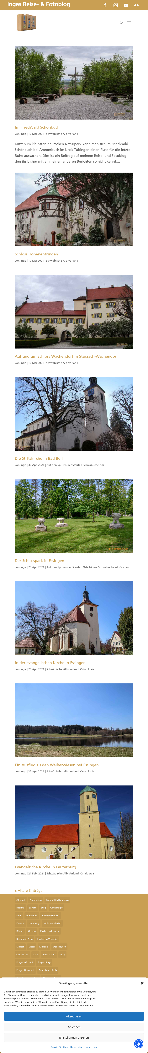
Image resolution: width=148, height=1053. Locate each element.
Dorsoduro (31, 915)
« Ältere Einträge (28, 890)
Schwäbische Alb (93, 465)
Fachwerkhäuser (51, 915)
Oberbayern (59, 946)
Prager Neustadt (25, 970)
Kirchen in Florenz (49, 931)
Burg (43, 907)
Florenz (20, 923)
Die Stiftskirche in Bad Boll (39, 458)
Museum (44, 946)
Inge (23, 133)
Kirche (19, 931)
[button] (142, 983)
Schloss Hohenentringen (36, 254)
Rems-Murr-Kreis (48, 970)
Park (35, 954)
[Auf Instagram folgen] (115, 5)
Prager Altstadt (24, 962)
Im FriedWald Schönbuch (37, 127)
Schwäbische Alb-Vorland (62, 133)
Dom (19, 915)
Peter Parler (49, 954)
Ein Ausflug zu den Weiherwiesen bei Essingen (57, 765)
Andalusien (36, 900)
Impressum (92, 1047)
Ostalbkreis (90, 567)
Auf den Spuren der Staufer (63, 465)
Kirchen (32, 931)
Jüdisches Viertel (52, 923)
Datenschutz (77, 1047)
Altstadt (20, 900)
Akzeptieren (74, 1016)
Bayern (32, 907)
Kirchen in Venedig (47, 939)
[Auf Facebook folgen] (105, 5)
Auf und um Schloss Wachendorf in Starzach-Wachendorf (66, 356)
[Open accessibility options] (138, 1043)
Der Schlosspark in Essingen (39, 560)
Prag (62, 954)
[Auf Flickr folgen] (136, 5)
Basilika (20, 907)
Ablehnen (74, 1027)
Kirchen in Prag (24, 939)
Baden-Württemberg (57, 900)
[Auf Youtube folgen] (126, 5)
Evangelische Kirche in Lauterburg (45, 867)
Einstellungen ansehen (74, 1037)
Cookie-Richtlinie (59, 1047)
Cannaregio (56, 907)
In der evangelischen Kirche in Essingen (50, 662)
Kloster (20, 946)
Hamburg (34, 923)
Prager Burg (44, 962)
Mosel (32, 946)
